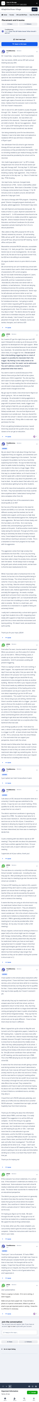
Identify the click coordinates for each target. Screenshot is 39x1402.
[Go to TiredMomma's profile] (3, 31)
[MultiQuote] (2, 327)
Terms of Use (5, 1394)
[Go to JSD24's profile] (3, 335)
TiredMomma (9, 29)
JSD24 (8, 334)
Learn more (3, 3)
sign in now (11, 1326)
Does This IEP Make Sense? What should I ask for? (20, 32)
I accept (33, 1392)
